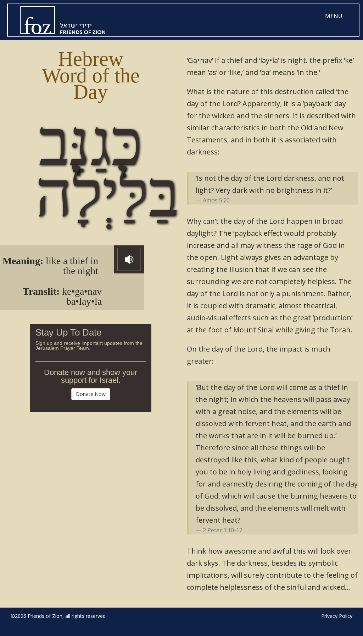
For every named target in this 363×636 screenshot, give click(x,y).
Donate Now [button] (91, 394)
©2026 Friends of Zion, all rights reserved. (59, 616)
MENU (333, 16)
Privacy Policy (336, 616)
